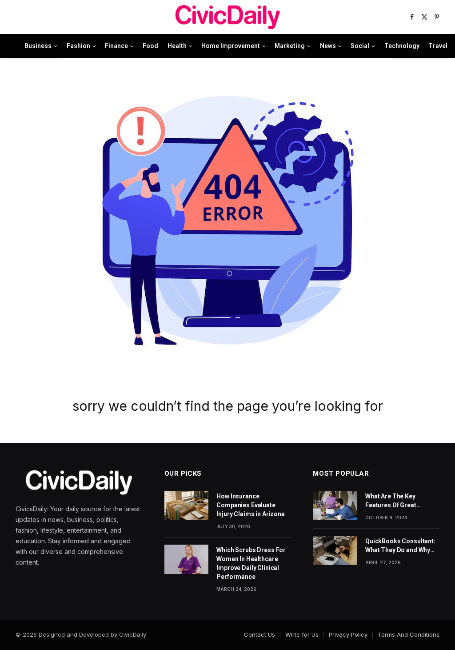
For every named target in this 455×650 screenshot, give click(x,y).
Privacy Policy (348, 634)
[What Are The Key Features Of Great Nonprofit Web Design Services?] (335, 505)
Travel (437, 45)
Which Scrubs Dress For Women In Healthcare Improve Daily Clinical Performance (251, 563)
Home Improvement (230, 45)
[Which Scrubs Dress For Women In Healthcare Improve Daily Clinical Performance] (186, 559)
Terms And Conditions (408, 634)
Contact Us (259, 634)
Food (150, 45)
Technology (401, 45)
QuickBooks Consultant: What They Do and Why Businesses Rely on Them (402, 546)
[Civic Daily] (227, 17)
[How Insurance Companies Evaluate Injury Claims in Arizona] (186, 505)
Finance (116, 45)
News (328, 45)
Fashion (78, 45)
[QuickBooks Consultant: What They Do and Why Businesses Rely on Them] (335, 550)
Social (360, 45)
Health (177, 45)
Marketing (290, 45)
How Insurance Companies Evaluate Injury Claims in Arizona (250, 505)
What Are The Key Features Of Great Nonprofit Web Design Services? (396, 501)
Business (38, 45)
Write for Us (302, 634)
